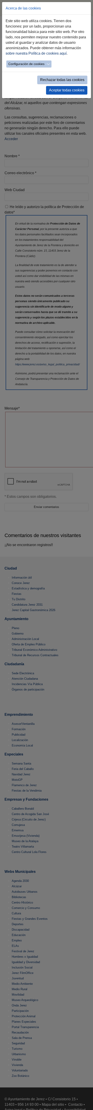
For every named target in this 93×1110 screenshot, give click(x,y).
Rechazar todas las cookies (62, 80)
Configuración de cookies (26, 64)
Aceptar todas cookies (66, 90)
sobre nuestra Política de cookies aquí (36, 53)
